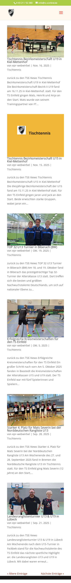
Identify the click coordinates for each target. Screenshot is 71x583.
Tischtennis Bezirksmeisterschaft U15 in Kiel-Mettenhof (34, 159)
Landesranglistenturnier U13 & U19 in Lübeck (33, 517)
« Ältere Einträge (17, 573)
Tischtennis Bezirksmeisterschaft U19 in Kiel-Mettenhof (34, 60)
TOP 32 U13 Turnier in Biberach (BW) (32, 247)
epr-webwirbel (21, 65)
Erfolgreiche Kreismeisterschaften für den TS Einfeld (32, 340)
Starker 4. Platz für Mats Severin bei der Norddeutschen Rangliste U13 (34, 429)
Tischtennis (14, 69)
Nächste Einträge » (52, 573)
